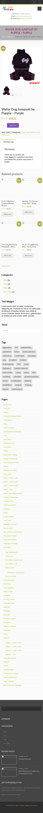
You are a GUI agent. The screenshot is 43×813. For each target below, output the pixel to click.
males (26, 373)
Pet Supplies (9, 588)
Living (18, 373)
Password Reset (10, 536)
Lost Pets (7, 520)
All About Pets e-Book (12, 416)
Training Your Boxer (25, 759)
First (18, 364)
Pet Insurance (9, 580)
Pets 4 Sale (8, 592)
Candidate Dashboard (12, 432)
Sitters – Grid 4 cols (13, 651)
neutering (6, 377)
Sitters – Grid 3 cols (13, 647)
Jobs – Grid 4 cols (11, 486)
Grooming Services (11, 463)
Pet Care (7, 547)
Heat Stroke (7, 373)
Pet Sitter (7, 584)
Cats (5, 284)
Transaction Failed (11, 674)
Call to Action (9, 428)
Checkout (7, 439)
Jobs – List (8, 490)
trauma (5, 389)
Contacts (7, 447)
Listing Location (10, 505)
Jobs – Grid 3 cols (11, 482)
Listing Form (8, 501)
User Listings (9, 681)
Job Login (7, 474)
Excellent (12, 360)
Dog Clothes (31, 132)
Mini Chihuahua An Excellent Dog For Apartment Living (29, 772)
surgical (18, 385)
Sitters (6, 638)
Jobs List (9, 556)
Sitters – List (10, 654)
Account (7, 409)
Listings (7, 509)
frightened (7, 368)
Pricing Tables (9, 599)
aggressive (7, 348)
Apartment (7, 352)
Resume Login (9, 619)
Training (28, 385)
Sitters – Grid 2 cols (13, 643)
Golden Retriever (21, 368)
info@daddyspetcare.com (23, 16)
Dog (23, 132)
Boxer (16, 352)
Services (7, 630)
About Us (7, 405)
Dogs (6, 288)
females (23, 360)
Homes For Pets (10, 470)
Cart (5, 436)
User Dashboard (10, 677)
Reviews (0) (9, 142)
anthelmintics (26, 348)
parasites (17, 377)
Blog (5, 280)
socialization (16, 381)
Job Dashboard (12, 552)
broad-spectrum (29, 352)
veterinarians (17, 389)
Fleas (26, 364)
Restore (7, 615)
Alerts (6, 412)
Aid (16, 348)
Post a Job (10, 568)
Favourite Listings (11, 455)
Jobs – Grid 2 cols (11, 478)
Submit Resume (10, 658)
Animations (8, 420)
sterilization (7, 385)
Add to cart (13, 125)
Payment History (10, 540)
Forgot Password (10, 459)
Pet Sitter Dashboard (14, 560)
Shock (5, 381)
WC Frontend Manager (13, 685)
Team (6, 666)
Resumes (7, 623)
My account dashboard (13, 532)
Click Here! (6, 266)
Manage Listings (10, 524)
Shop (6, 634)
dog (4, 360)
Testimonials (8, 670)
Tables (6, 662)
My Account (8, 528)
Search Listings (10, 626)
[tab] (22, 142)
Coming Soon (9, 443)
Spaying (27, 381)
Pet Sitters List (11, 564)
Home (6, 466)
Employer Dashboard (16, 573)
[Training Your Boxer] (9, 760)
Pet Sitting (8, 292)
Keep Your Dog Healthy (13, 493)
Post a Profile (11, 576)
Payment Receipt (10, 544)
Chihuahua (7, 356)
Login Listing (9, 517)
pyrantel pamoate (31, 377)
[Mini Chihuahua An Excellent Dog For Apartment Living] (9, 772)
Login (6, 513)
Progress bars (9, 603)
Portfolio (7, 596)
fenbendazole (8, 364)
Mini (34, 373)
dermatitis (32, 356)
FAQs (6, 451)
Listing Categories (11, 497)
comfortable (19, 356)
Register (7, 607)
